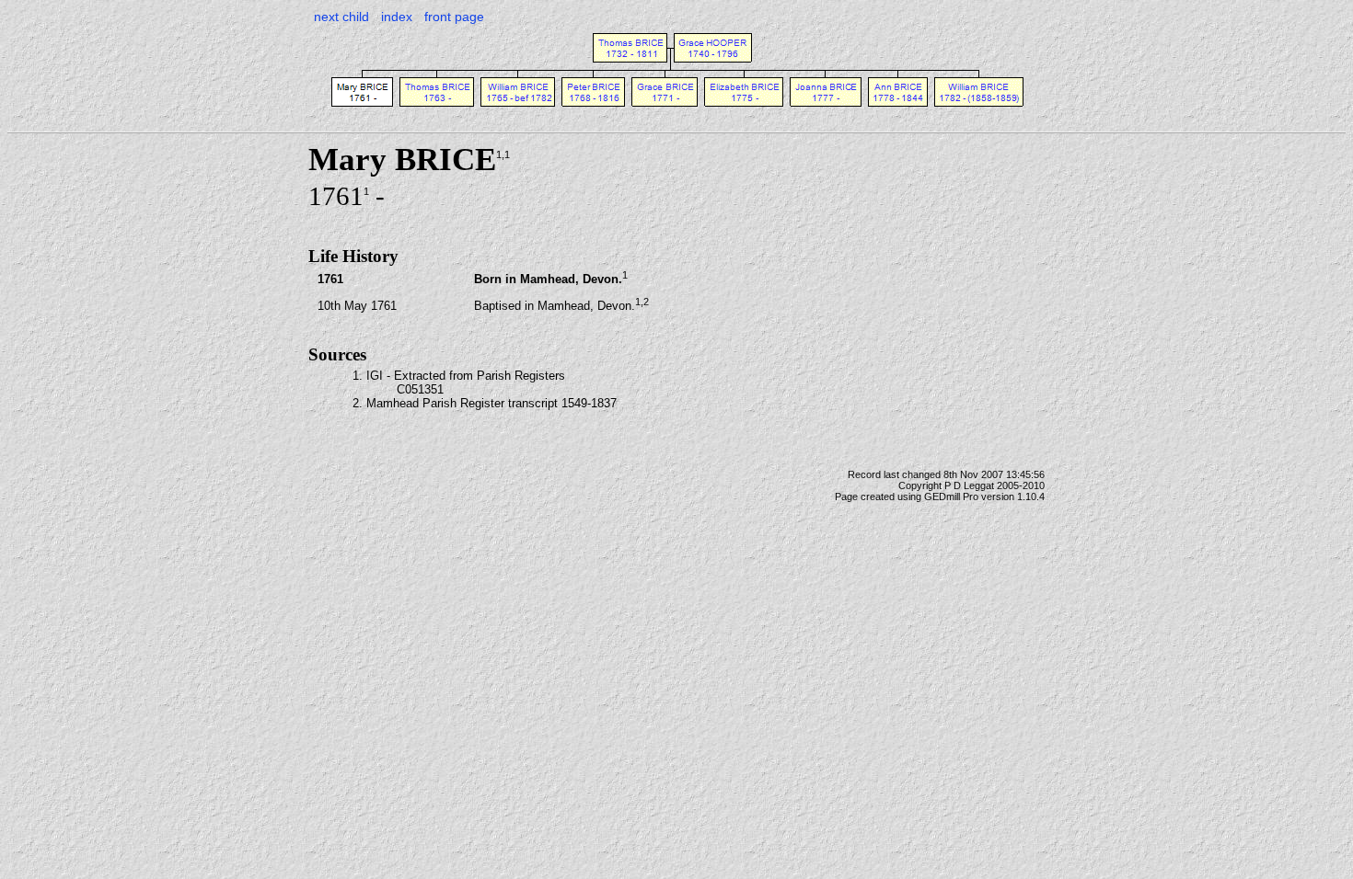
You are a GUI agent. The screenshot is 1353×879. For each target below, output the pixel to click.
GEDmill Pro (951, 496)
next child (341, 16)
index (396, 16)
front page (454, 16)
